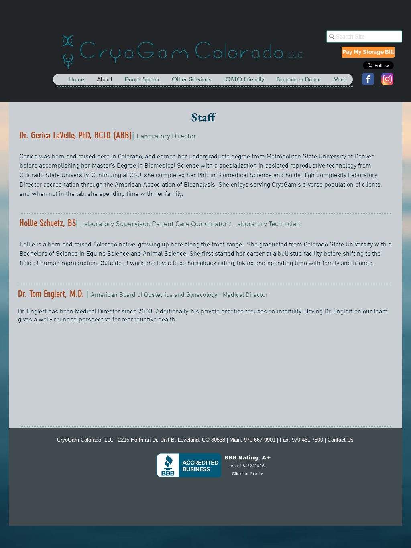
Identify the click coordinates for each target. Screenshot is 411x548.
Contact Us (341, 440)
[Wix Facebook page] (368, 79)
